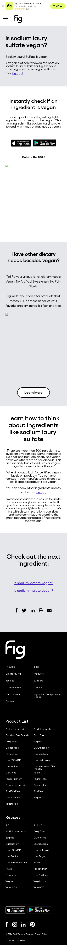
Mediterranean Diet (16, 862)
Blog (36, 667)
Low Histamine (42, 760)
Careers (9, 701)
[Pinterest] (32, 924)
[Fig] (18, 19)
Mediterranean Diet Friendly (44, 767)
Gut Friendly (12, 844)
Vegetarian (11, 804)
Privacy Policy (41, 934)
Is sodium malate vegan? (33, 590)
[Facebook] (6, 924)
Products (39, 673)
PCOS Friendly (13, 779)
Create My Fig (13, 673)
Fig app (41, 492)
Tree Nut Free (12, 797)
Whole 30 (39, 887)
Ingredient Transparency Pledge (47, 695)
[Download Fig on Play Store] (39, 910)
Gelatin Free (12, 747)
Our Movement (13, 687)
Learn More (33, 392)
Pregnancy (11, 875)
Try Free (58, 6)
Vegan (37, 797)
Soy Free (38, 791)
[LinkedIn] (23, 924)
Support (38, 680)
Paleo (37, 772)
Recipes (9, 680)
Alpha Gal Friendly (15, 729)
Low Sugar (40, 856)
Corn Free (39, 735)
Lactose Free (41, 754)
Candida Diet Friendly (17, 735)
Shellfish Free (12, 791)
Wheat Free (11, 887)
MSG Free (10, 772)
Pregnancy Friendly (16, 785)
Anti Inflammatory (44, 729)
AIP (7, 825)
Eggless (38, 741)
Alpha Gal (39, 825)
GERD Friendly (41, 747)
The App (10, 667)
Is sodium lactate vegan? (33, 583)
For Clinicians (12, 694)
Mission (38, 687)
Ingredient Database (15, 940)
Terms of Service (25, 934)
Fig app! (17, 73)
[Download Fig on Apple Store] (15, 910)
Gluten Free (11, 754)
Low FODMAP (13, 760)
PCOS (9, 869)
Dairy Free (10, 741)
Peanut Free (40, 779)
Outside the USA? (33, 157)
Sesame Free (41, 785)
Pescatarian (40, 869)
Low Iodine (11, 766)
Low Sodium (12, 856)
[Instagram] (14, 924)
